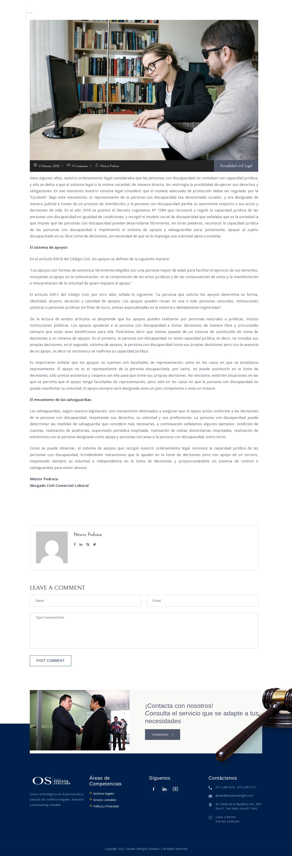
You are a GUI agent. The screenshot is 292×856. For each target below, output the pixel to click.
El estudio (69, 15)
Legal (248, 166)
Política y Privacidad (106, 806)
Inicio (50, 15)
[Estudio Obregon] (25, 14)
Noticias (193, 15)
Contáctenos (265, 15)
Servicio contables (104, 800)
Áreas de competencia (139, 15)
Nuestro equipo (98, 15)
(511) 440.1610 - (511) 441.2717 (236, 787)
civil (240, 166)
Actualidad (228, 166)
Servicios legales (103, 793)
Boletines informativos (227, 15)
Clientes (173, 15)
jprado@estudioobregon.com (234, 795)
